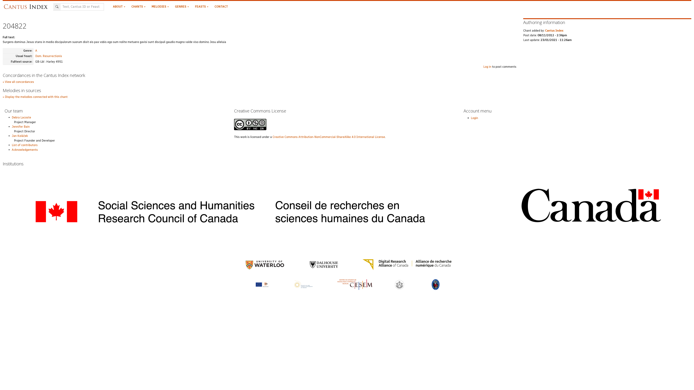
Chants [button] (137, 6)
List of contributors (25, 145)
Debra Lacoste (21, 117)
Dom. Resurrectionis (48, 56)
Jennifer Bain (21, 126)
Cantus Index (554, 30)
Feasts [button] (201, 6)
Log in (487, 66)
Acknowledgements (25, 149)
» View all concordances (18, 82)
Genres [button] (181, 6)
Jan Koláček (20, 136)
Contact (221, 6)
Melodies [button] (159, 6)
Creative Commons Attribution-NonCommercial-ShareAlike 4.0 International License (329, 137)
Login (474, 118)
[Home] (27, 5)
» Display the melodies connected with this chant (35, 97)
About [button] (118, 6)
